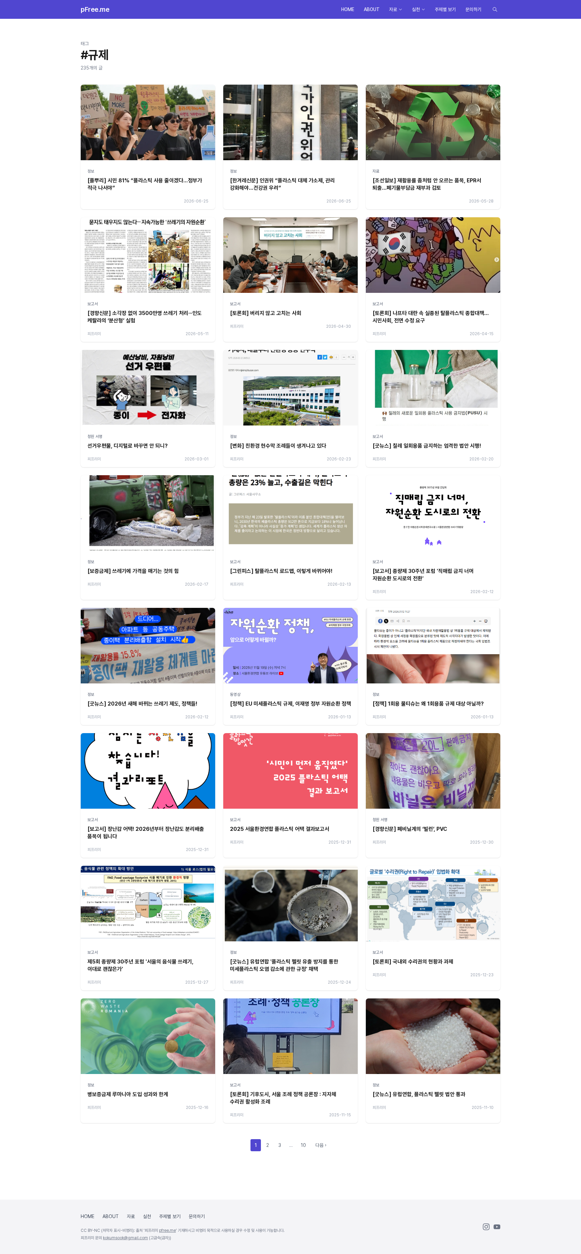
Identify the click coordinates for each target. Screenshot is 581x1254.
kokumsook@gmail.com (125, 1238)
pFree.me (95, 9)
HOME (347, 9)
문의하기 (473, 9)
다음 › (320, 1145)
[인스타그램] (486, 1226)
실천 (416, 9)
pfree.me (167, 1230)
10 (303, 1145)
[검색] (495, 9)
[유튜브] (497, 1226)
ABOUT (372, 9)
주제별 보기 (445, 9)
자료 (393, 9)
